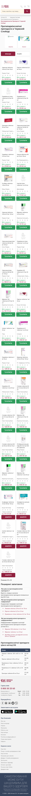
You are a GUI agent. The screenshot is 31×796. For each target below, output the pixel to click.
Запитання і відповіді (7, 762)
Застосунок (4, 760)
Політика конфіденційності (8, 737)
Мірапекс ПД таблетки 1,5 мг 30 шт (15, 629)
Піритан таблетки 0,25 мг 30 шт (14, 611)
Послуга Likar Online (6, 767)
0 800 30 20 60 (8, 688)
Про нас (3, 721)
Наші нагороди (5, 723)
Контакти (3, 734)
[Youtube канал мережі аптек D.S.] (9, 703)
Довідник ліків (4, 769)
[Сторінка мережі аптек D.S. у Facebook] (2, 703)
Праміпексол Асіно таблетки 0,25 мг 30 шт (17, 614)
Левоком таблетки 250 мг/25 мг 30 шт (16, 608)
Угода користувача (6, 739)
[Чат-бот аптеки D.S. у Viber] (16, 703)
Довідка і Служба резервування (10, 758)
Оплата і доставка (6, 765)
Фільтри (8, 54)
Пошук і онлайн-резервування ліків (10, 751)
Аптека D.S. (4, 17)
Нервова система (15, 17)
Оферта (3, 741)
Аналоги (8, 517)
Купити (9, 82)
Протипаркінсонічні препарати (9, 19)
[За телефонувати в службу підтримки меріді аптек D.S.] (21, 7)
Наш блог (3, 749)
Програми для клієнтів (7, 755)
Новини (3, 725)
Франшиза (4, 728)
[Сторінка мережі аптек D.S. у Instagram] (6, 703)
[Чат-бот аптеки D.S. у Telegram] (13, 703)
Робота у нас (4, 730)
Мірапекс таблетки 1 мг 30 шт (13, 632)
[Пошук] (27, 11)
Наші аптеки (4, 753)
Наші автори (4, 732)
